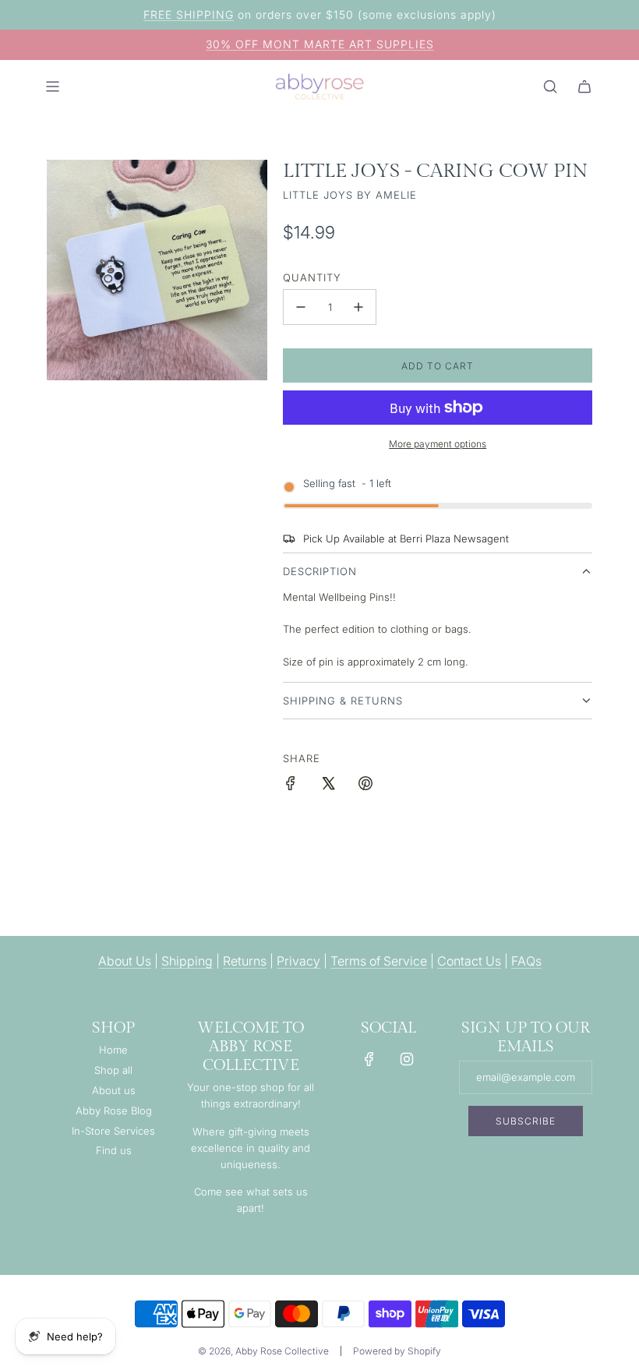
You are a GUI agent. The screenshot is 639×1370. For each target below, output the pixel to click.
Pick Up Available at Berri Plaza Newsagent (406, 538)
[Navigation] (52, 86)
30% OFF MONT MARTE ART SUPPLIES (320, 44)
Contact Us (469, 961)
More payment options (437, 444)
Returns (245, 961)
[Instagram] (407, 1059)
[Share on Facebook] (291, 785)
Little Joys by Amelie (350, 195)
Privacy (298, 961)
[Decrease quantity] (301, 307)
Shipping (187, 961)
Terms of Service (378, 961)
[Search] (550, 86)
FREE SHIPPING (188, 14)
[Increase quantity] (358, 307)
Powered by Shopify (397, 1351)
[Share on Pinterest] (365, 785)
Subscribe (526, 1121)
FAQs (526, 961)
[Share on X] (328, 785)
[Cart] (584, 86)
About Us (124, 961)
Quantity (312, 277)
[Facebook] (369, 1059)
